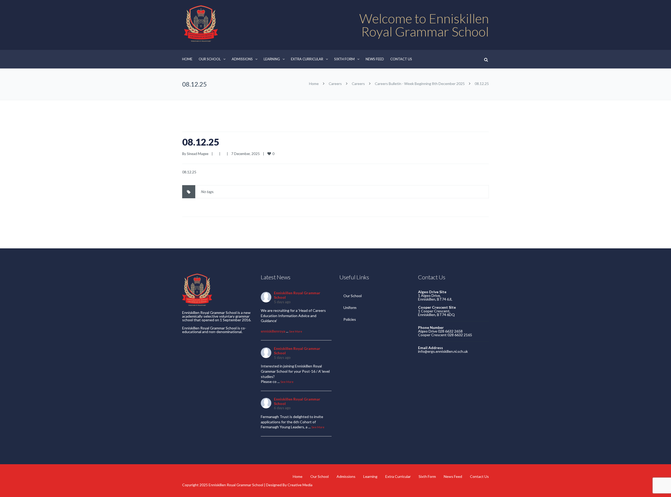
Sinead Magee (197, 154)
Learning (272, 59)
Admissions (242, 59)
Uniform (349, 307)
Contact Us (401, 59)
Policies (349, 319)
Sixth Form (344, 59)
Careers (335, 83)
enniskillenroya (273, 331)
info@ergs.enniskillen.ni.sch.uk (443, 351)
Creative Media (300, 485)
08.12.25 (200, 142)
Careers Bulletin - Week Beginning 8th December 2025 (420, 83)
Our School (210, 59)
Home (187, 59)
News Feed (375, 59)
